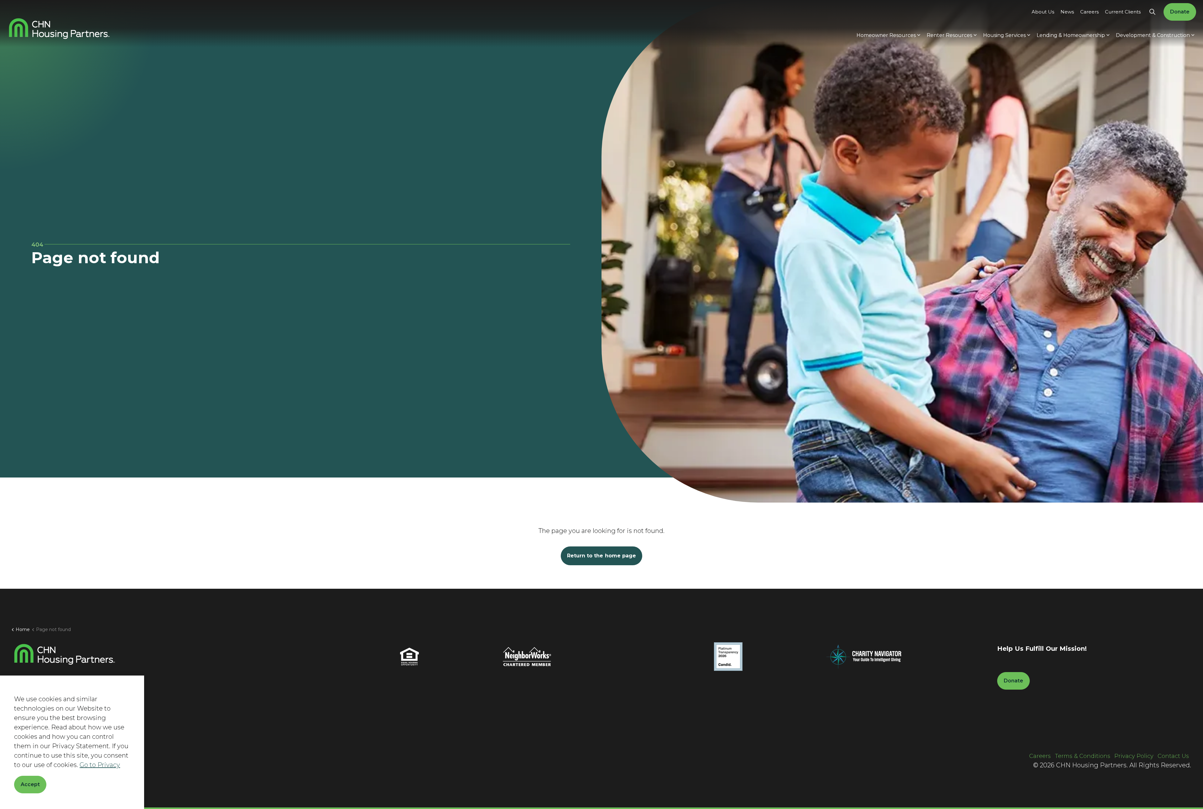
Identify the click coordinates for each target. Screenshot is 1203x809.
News (1067, 12)
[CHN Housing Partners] (59, 28)
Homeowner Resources (886, 35)
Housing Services (1004, 35)
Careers (1089, 12)
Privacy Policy (1134, 756)
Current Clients (1123, 12)
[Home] (64, 654)
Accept (30, 784)
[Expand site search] (1152, 11)
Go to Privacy (100, 765)
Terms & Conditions (1082, 756)
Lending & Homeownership (1071, 35)
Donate (1180, 12)
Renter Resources (949, 35)
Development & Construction (1153, 35)
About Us (1043, 12)
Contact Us (1173, 756)
